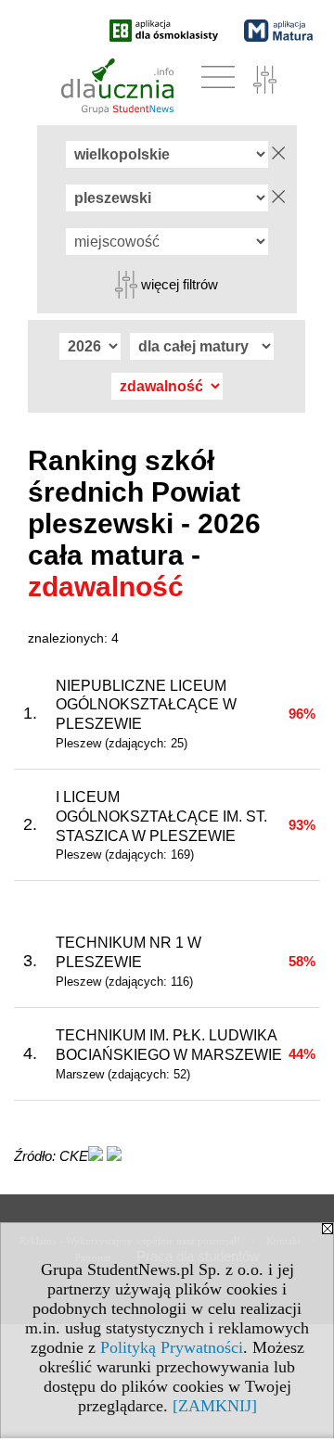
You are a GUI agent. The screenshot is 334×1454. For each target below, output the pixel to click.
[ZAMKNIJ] (215, 1406)
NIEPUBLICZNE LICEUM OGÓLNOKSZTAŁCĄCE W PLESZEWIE (146, 705)
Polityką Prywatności (171, 1347)
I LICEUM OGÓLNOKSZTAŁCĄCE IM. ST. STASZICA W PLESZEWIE (161, 816)
